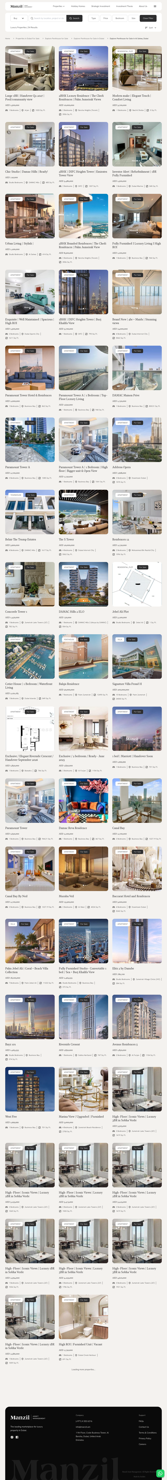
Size (133, 18)
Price (105, 18)
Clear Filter (148, 18)
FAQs (141, 1421)
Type (93, 18)
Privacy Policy (145, 1438)
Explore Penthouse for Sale (56, 38)
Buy (15, 18)
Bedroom (120, 18)
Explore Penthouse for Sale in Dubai (89, 38)
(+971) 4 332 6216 (84, 1421)
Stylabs (142, 1476)
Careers (142, 1444)
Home (7, 38)
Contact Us (144, 1427)
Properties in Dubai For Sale (27, 38)
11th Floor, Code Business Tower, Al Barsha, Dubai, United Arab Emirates (92, 1436)
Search (76, 18)
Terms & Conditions (148, 1432)
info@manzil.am (83, 1427)
